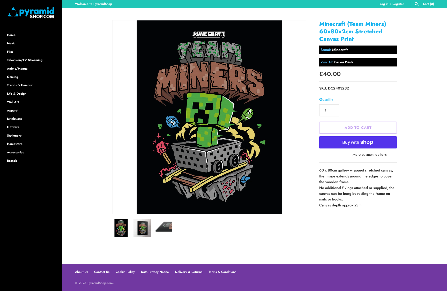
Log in (384, 4)
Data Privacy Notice (155, 272)
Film (10, 51)
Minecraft (340, 49)
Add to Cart (358, 127)
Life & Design (16, 93)
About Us (81, 272)
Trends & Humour (20, 85)
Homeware (15, 143)
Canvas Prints (343, 62)
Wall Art (13, 102)
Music (11, 43)
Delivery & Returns (188, 272)
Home (11, 35)
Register (398, 4)
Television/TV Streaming (24, 60)
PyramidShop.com (100, 283)
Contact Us (101, 272)
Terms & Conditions (222, 272)
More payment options (370, 154)
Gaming (12, 76)
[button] (295, 117)
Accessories (15, 152)
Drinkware (14, 118)
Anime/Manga (17, 68)
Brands (12, 160)
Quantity (326, 99)
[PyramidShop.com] (31, 13)
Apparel (12, 110)
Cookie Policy (125, 272)
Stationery (14, 135)
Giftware (13, 127)
